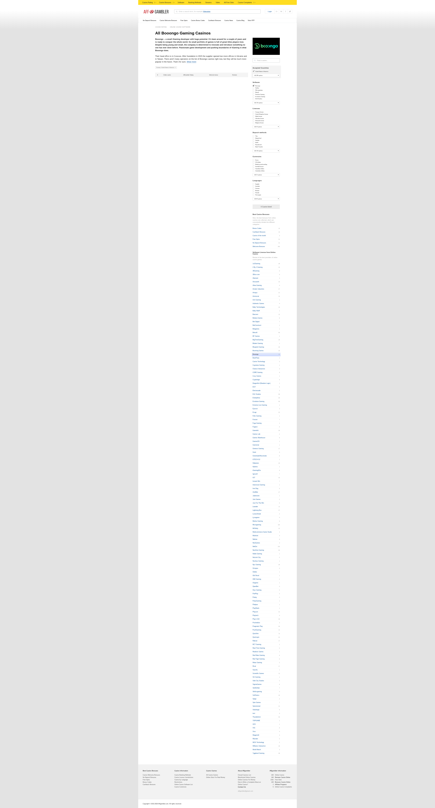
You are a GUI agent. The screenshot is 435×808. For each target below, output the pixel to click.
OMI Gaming (257, 579)
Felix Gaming (257, 416)
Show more (191, 62)
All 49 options (258, 198)
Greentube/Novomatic (260, 456)
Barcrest (255, 314)
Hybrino (255, 467)
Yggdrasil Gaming (258, 753)
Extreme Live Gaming (260, 405)
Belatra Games (257, 318)
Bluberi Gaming (258, 343)
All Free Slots (229, 2)
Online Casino (279, 775)
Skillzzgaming (257, 691)
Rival (254, 666)
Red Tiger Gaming (259, 659)
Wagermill (256, 735)
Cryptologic (256, 379)
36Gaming (256, 271)
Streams (208, 2)
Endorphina (256, 398)
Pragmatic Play (258, 626)
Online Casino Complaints (283, 787)
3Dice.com (256, 274)
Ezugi (254, 412)
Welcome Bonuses (259, 246)
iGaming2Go (257, 470)
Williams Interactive (259, 746)
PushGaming (257, 630)
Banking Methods (194, 2)
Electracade (256, 390)
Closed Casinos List (244, 775)
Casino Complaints (245, 2)
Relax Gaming (257, 662)
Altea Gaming (257, 285)
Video (218, 2)
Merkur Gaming (258, 521)
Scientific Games (258, 673)
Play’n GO (256, 619)
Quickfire (256, 633)
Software (181, 2)
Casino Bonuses (165, 2)
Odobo (255, 572)
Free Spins (184, 20)
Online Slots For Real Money (215, 777)
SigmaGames (257, 684)
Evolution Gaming (258, 401)
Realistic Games (258, 651)
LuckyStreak (257, 514)
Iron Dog (255, 488)
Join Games (257, 499)
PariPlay (255, 593)
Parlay (255, 597)
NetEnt (255, 546)
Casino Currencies (180, 787)
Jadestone (256, 496)
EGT (254, 387)
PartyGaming (257, 601)
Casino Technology (259, 361)
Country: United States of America (165, 67)
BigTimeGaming (258, 340)
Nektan (255, 539)
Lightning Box (257, 510)
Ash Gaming (257, 300)
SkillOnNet (256, 688)
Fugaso (255, 427)
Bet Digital (256, 321)
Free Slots (278, 780)
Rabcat (255, 641)
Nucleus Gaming (258, 561)
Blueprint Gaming (258, 347)
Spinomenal (256, 706)
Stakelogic (256, 710)
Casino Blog (240, 20)
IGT (254, 477)
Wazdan (255, 739)
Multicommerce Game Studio (262, 532)
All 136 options (258, 102)
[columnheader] (158, 75)
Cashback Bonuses (214, 20)
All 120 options (258, 150)
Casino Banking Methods (182, 775)
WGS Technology (258, 742)
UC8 (254, 724)
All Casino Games (212, 775)
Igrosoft (255, 474)
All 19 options (258, 126)
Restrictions (178, 782)
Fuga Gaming (257, 423)
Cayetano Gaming (258, 365)
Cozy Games (257, 376)
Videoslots (206, 11)
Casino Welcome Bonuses (168, 20)
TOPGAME (256, 720)
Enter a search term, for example (194, 11)
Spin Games (257, 702)
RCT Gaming (257, 644)
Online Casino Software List (183, 784)
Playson (255, 612)
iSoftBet (255, 492)
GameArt (256, 430)
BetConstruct (257, 325)
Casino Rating (147, 2)
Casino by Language (181, 780)
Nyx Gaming (257, 564)
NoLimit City (257, 557)
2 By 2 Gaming (257, 267)
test (254, 713)
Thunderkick (257, 717)
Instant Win (256, 481)
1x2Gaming (256, 263)
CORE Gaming (257, 372)
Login (270, 11)
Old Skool (256, 575)
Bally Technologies (259, 307)
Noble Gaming (257, 554)
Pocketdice (256, 622)
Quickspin (256, 637)
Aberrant (255, 278)
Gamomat (256, 445)
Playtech (255, 615)
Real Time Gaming (259, 648)
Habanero (256, 463)
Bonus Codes (257, 228)
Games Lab (256, 434)
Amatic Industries (258, 289)
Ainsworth (256, 282)
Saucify (255, 670)
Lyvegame (256, 517)
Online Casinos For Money (246, 780)
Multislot (255, 535)
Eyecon (255, 408)
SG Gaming (256, 677)
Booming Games (258, 350)
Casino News (228, 20)
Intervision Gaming (259, 485)
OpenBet (255, 586)
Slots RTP (251, 20)
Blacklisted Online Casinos (247, 777)
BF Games (256, 336)
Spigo (254, 699)
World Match (257, 749)
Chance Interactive (259, 369)
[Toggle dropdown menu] (156, 2)
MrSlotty (255, 528)
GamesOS (256, 441)
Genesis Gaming (258, 448)
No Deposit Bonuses (149, 20)
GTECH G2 (256, 459)
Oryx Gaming (257, 590)
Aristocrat (256, 296)
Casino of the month (259, 235)
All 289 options (258, 75)
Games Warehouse (259, 438)
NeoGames (256, 543)
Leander (255, 506)
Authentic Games (258, 303)
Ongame (255, 583)
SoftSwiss (256, 695)
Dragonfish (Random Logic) (261, 383)
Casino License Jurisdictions (183, 777)
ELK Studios (257, 394)
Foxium (255, 419)
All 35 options (258, 174)
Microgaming (257, 525)
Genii (254, 452)
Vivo (254, 731)
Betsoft (255, 332)
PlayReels (256, 608)
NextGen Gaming (258, 550)
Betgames (256, 329)
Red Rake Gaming (259, 655)
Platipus (255, 604)
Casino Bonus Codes (198, 20)
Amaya (255, 292)
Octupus (255, 568)
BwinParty (256, 358)
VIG (254, 728)
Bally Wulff (256, 311)
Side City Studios (258, 681)
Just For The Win (258, 503)
